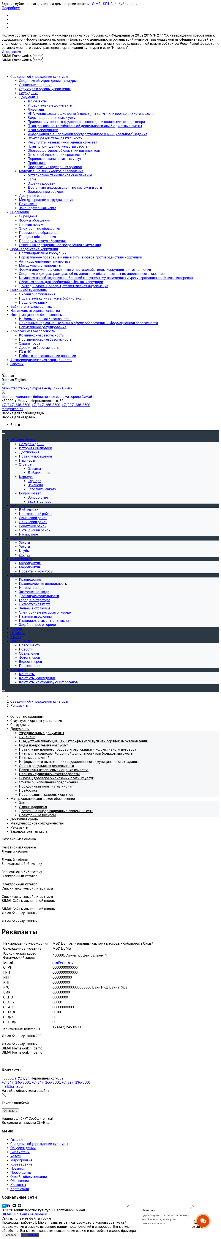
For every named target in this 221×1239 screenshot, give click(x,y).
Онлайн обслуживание (28, 1177)
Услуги (15, 1156)
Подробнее (11, 8)
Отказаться (30, 1235)
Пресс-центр (20, 1172)
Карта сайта (19, 1189)
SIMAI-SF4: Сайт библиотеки (114, 4)
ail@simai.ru (64, 962)
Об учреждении (23, 1148)
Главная (16, 1140)
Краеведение (21, 1164)
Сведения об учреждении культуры (39, 1144)
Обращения (19, 1181)
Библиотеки (20, 1152)
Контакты (18, 1185)
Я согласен (10, 1235)
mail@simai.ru (12, 1086)
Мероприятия (21, 1160)
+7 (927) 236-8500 (76, 1082)
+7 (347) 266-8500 (46, 1082)
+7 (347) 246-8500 (16, 1082)
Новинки (17, 1168)
